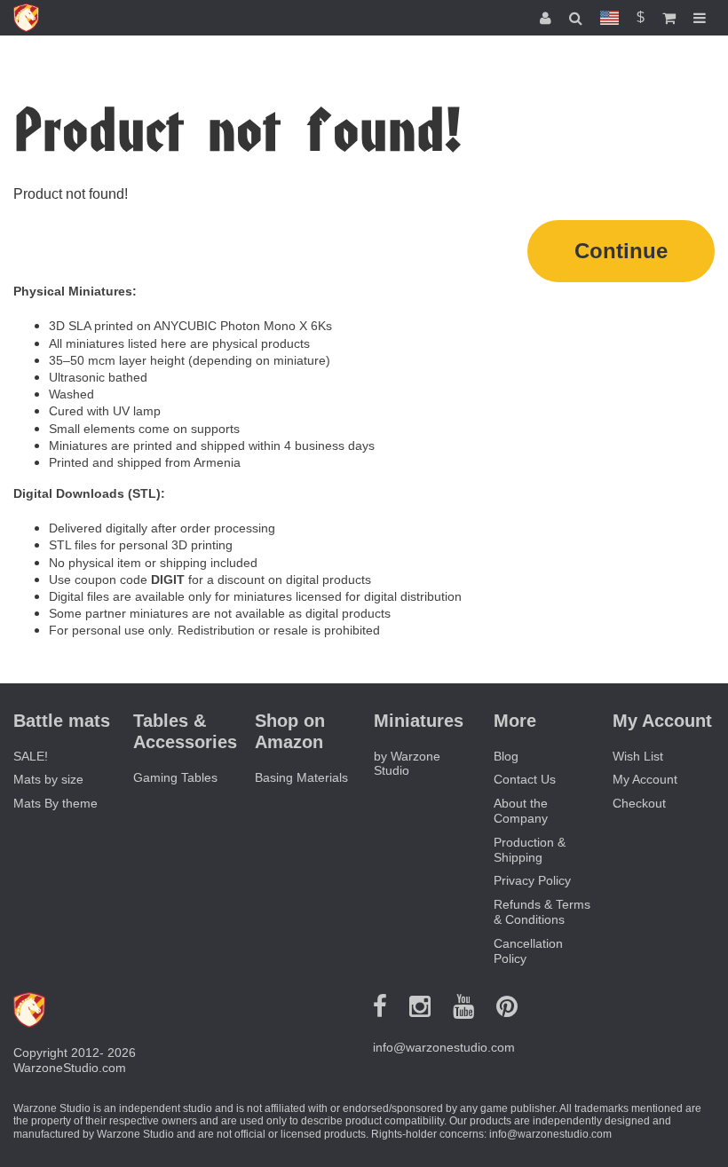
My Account (645, 779)
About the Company (521, 810)
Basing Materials (301, 777)
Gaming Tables (175, 777)
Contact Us (525, 779)
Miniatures (418, 720)
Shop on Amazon (290, 731)
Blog (506, 756)
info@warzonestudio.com (444, 1047)
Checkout (639, 803)
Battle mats (61, 720)
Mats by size (48, 779)
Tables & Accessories (185, 731)
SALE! (30, 756)
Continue (621, 251)
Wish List (638, 756)
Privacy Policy (532, 880)
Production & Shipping (530, 849)
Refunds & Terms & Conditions (542, 912)
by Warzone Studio (407, 763)
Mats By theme (55, 803)
